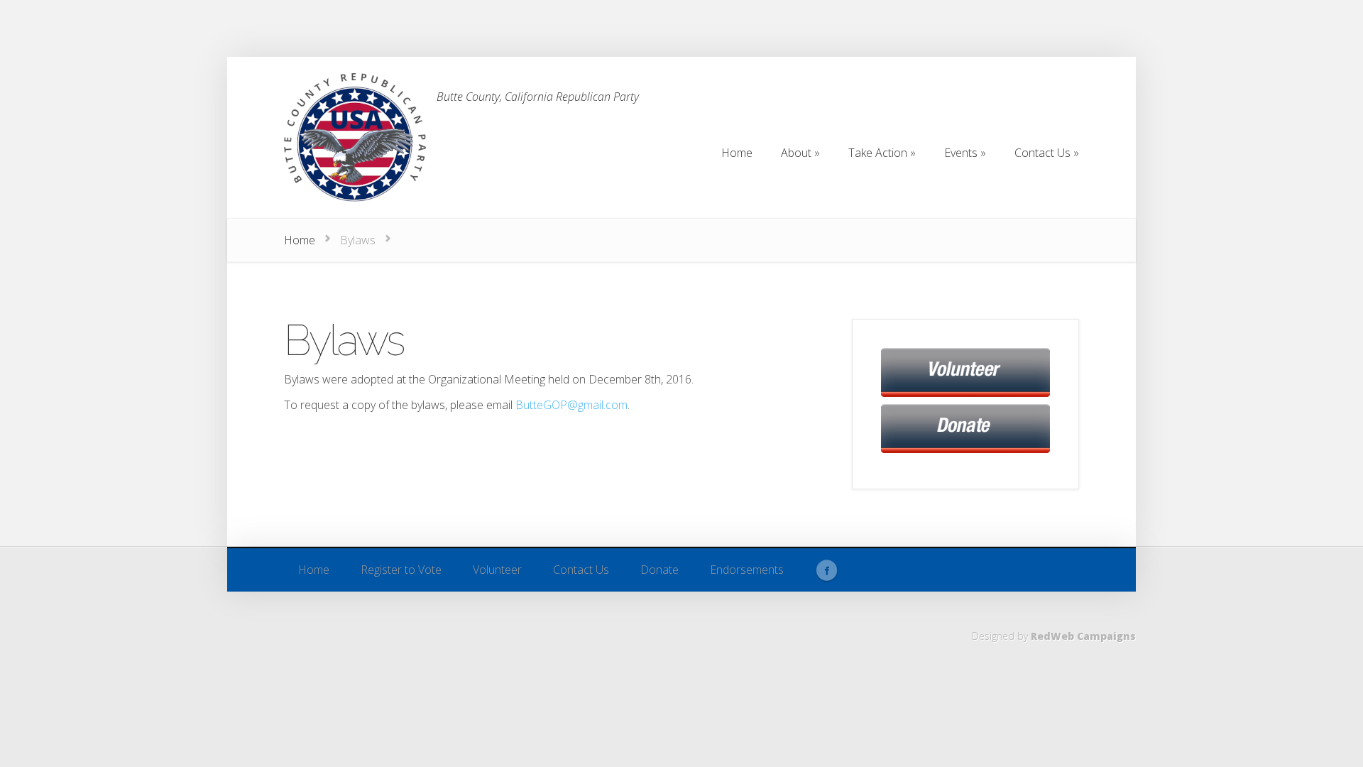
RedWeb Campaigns (1083, 636)
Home (299, 240)
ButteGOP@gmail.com (571, 405)
